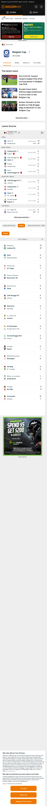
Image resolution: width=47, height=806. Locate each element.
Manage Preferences (23, 801)
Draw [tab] (5, 233)
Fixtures (37, 63)
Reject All (23, 795)
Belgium (9, 45)
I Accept (23, 788)
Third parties (11, 771)
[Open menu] (41, 7)
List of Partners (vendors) (12, 784)
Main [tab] (21, 225)
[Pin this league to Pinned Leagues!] (29, 52)
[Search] (36, 7)
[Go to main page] (13, 6)
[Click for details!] (22, 142)
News (17, 63)
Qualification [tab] (9, 225)
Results (26, 63)
